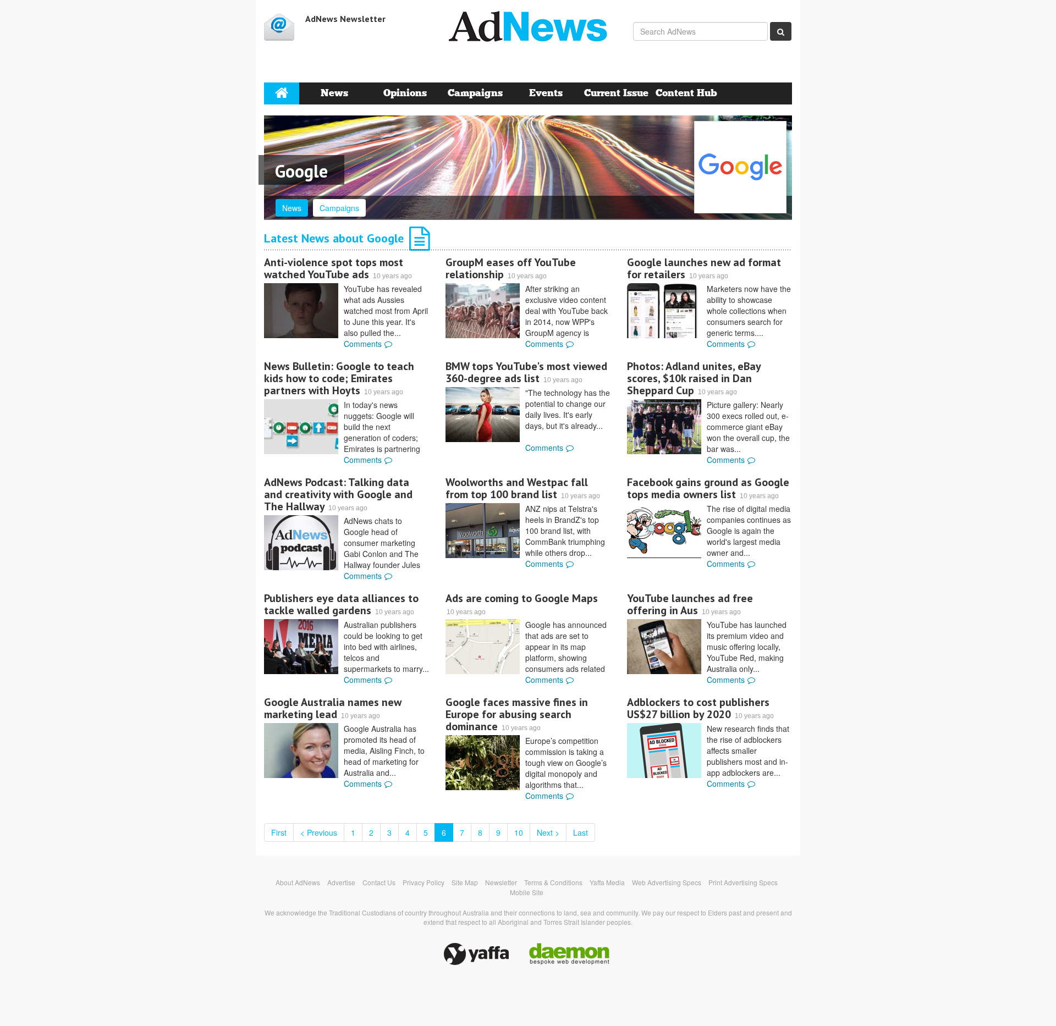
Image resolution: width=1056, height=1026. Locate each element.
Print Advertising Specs (743, 882)
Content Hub (686, 93)
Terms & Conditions (553, 882)
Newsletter (501, 882)
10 (518, 832)
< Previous (318, 832)
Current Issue (616, 93)
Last (580, 832)
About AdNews (298, 882)
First (279, 832)
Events (546, 93)
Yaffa (476, 954)
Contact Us (378, 882)
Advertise (341, 882)
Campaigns (475, 93)
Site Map (465, 882)
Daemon (569, 954)
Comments (363, 343)
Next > (548, 832)
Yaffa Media (607, 882)
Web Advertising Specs (666, 882)
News (334, 93)
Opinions (405, 93)
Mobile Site (526, 892)
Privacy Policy (423, 882)
